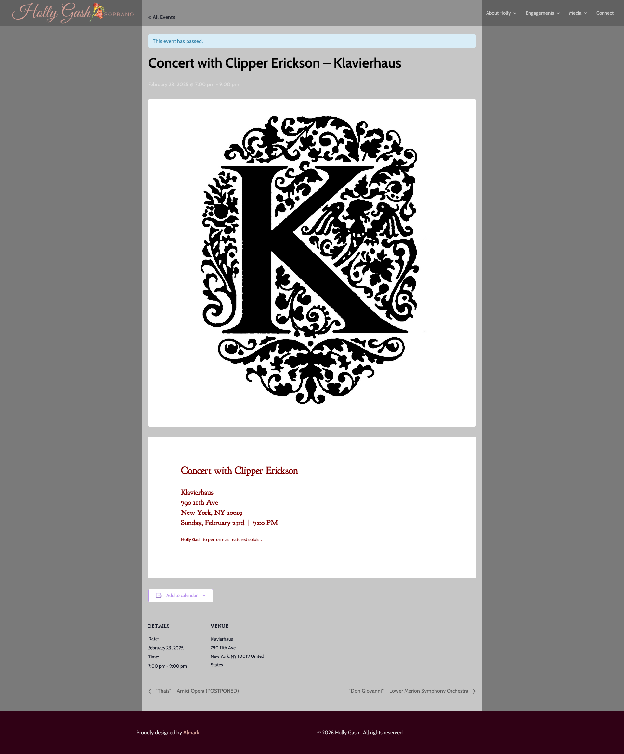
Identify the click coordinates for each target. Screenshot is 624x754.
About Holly (498, 13)
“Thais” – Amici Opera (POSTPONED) (196, 691)
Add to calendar (182, 595)
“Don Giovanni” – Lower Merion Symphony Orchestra (409, 691)
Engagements (540, 13)
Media (575, 13)
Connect (605, 13)
